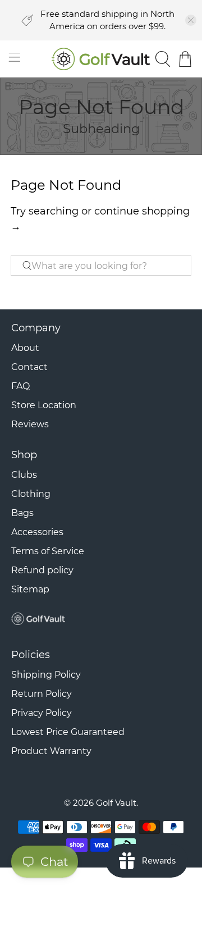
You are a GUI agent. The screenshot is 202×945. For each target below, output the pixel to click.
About (25, 348)
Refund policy (42, 570)
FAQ (20, 386)
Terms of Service (47, 551)
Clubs (24, 474)
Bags (22, 513)
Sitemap (30, 589)
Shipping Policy (46, 674)
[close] (190, 20)
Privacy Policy (41, 712)
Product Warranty (51, 751)
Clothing (30, 494)
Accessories (37, 532)
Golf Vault (116, 802)
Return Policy (41, 693)
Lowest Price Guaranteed (68, 732)
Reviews (30, 424)
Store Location (43, 405)
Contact (29, 367)
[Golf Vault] (101, 59)
